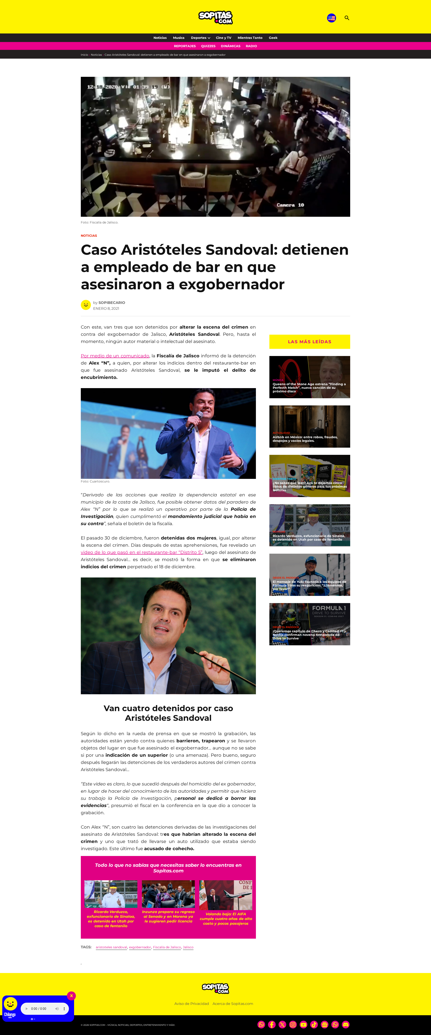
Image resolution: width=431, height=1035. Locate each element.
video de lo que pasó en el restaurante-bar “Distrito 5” (141, 552)
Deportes (198, 38)
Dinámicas (230, 46)
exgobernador (140, 947)
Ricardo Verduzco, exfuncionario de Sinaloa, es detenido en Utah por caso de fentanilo (309, 538)
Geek (273, 38)
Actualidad (281, 433)
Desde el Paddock (286, 577)
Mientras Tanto (250, 38)
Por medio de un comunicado (115, 355)
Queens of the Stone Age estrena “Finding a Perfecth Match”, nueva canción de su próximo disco (309, 387)
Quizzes (208, 46)
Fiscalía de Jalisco (167, 947)
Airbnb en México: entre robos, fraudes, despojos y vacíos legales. (305, 439)
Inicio (84, 54)
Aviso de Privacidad (191, 1004)
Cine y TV (223, 38)
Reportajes (185, 46)
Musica (179, 38)
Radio (251, 46)
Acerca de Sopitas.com (233, 1004)
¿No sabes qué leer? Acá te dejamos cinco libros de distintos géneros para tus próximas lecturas (310, 486)
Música (278, 380)
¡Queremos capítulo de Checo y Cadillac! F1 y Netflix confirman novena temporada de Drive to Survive (309, 634)
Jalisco (188, 947)
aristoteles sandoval (111, 947)
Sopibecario (112, 303)
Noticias (160, 38)
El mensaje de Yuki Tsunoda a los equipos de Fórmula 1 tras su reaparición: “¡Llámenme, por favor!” (309, 585)
